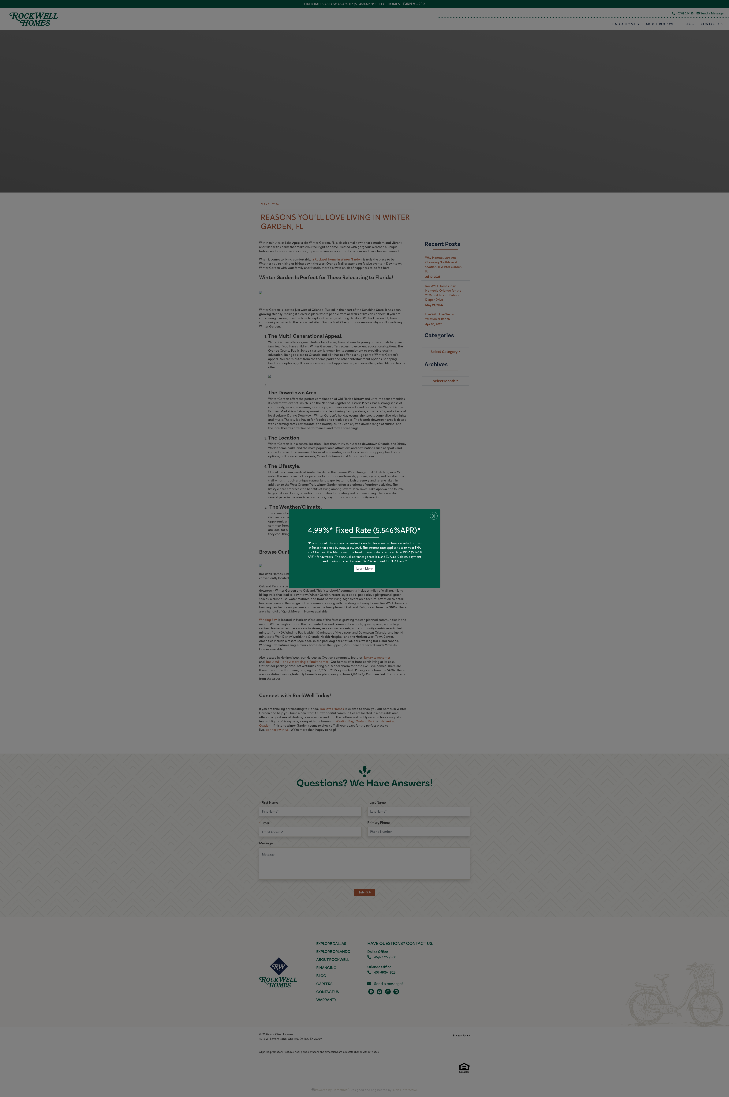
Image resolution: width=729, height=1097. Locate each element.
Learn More (364, 568)
